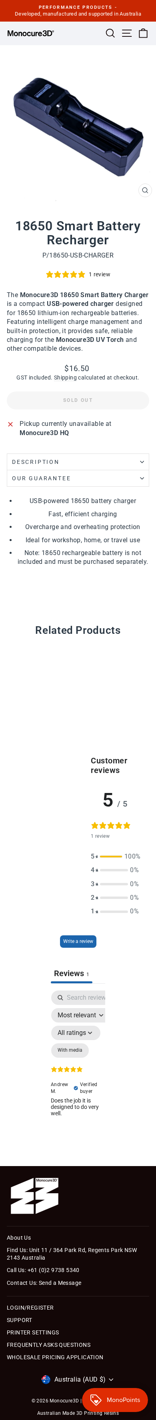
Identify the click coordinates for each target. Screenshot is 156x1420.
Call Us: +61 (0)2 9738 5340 (43, 1270)
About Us (19, 1237)
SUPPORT (19, 1320)
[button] (115, 856)
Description (36, 462)
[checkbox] (70, 1050)
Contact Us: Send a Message (44, 1283)
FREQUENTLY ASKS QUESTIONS (48, 1345)
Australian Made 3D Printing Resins (78, 1413)
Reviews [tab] (71, 973)
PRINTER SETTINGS (33, 1332)
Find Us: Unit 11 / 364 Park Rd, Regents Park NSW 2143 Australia (72, 1254)
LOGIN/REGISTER (30, 1307)
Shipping (65, 377)
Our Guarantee (41, 478)
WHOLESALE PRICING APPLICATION (55, 1357)
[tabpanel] (78, 1068)
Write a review (78, 941)
